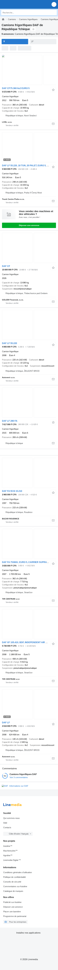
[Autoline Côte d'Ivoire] (17, 4)
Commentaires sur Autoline (15, 886)
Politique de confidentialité (14, 877)
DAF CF (6, 266)
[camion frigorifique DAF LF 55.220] (29, 325)
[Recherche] (54, 12)
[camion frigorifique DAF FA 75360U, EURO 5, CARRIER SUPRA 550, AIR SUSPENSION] (29, 544)
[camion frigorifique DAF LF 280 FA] (29, 403)
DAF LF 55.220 (9, 343)
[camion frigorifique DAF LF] (29, 704)
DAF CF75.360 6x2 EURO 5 (16, 88)
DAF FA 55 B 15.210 (12, 491)
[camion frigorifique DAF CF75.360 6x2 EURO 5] (29, 70)
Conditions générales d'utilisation (17, 872)
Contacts (7, 827)
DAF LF (6, 722)
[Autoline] (3, 19)
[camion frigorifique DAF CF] (29, 248)
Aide (5, 823)
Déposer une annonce (29, 225)
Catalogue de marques (13, 891)
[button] (54, 4)
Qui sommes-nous (11, 818)
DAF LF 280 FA (9, 421)
